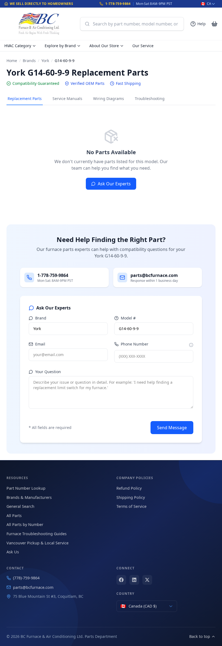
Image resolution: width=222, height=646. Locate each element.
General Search (20, 506)
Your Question (48, 371)
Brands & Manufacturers (29, 497)
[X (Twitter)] (147, 580)
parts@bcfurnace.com (33, 587)
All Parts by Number (24, 524)
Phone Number (134, 344)
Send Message (172, 428)
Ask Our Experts (114, 184)
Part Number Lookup (25, 488)
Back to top (199, 636)
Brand (40, 318)
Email (40, 344)
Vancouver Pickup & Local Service (37, 542)
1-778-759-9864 (117, 3)
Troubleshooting (150, 98)
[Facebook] (121, 580)
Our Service (143, 45)
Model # (128, 318)
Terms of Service (131, 506)
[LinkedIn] (134, 580)
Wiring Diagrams (108, 98)
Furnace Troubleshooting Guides (36, 533)
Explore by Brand (60, 45)
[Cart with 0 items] (214, 24)
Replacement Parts (25, 98)
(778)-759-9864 (26, 577)
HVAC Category (17, 45)
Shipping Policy (130, 497)
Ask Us (12, 551)
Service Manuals (67, 98)
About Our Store (104, 45)
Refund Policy (129, 488)
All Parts (14, 515)
